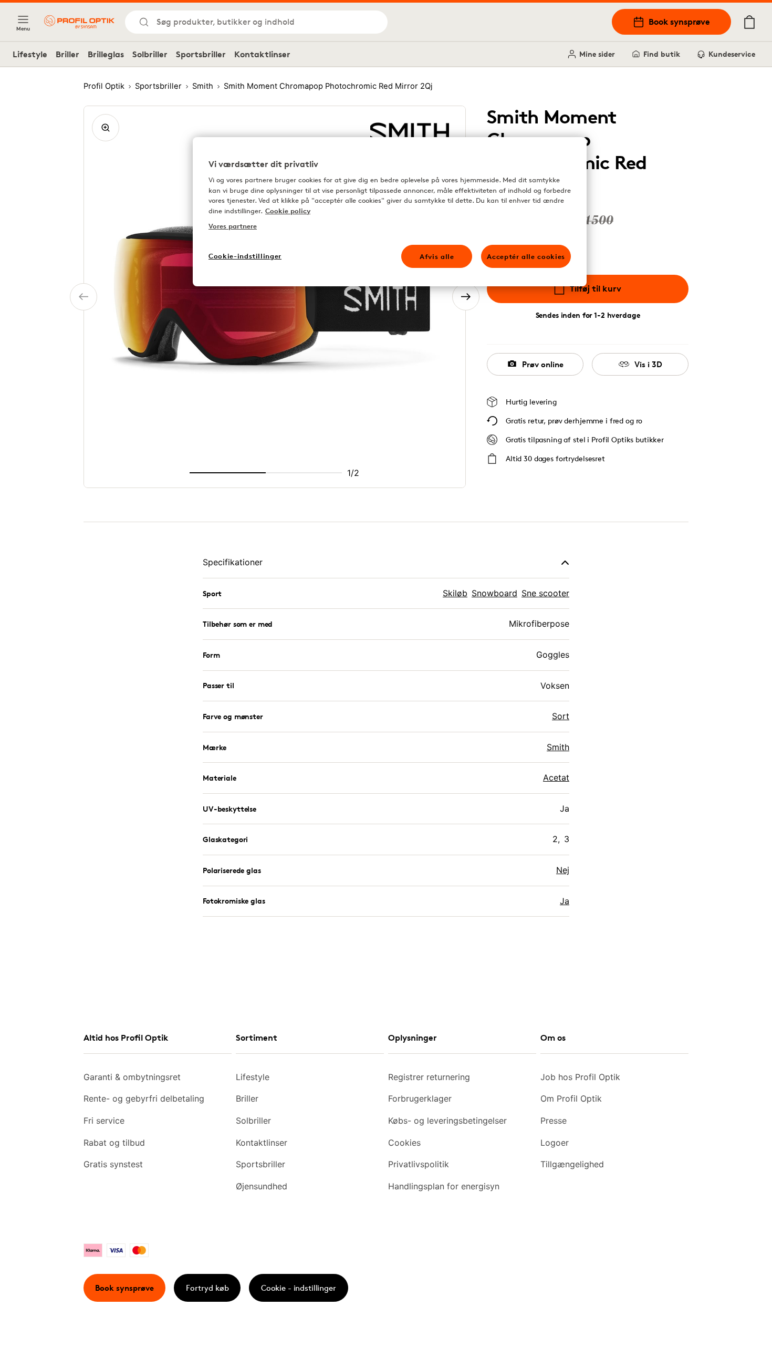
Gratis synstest (113, 1164)
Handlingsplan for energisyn (443, 1186)
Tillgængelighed (572, 1164)
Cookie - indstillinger (298, 1288)
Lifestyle (30, 54)
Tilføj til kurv (595, 288)
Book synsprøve (679, 21)
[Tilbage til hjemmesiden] (79, 22)
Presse (553, 1120)
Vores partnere (232, 226)
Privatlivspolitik (418, 1164)
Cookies (404, 1142)
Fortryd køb (207, 1288)
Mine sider (597, 53)
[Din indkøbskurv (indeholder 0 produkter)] (749, 22)
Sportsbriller (201, 54)
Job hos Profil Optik (580, 1077)
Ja (564, 901)
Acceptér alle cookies (526, 256)
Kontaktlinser (262, 54)
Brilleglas (106, 54)
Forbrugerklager (420, 1098)
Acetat (556, 777)
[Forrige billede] (83, 296)
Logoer (554, 1142)
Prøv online (543, 364)
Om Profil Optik (571, 1098)
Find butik (661, 53)
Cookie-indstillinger (244, 256)
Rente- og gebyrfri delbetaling (144, 1098)
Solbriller (150, 54)
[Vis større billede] (105, 127)
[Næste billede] (465, 296)
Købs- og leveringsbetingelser (447, 1120)
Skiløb (455, 593)
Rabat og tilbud (114, 1142)
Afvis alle (437, 256)
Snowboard (494, 593)
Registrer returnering (429, 1077)
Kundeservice (731, 53)
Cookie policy (287, 210)
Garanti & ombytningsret (132, 1077)
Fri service (104, 1120)
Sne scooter (545, 593)
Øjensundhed (261, 1186)
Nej (562, 870)
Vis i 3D (648, 364)
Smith (558, 747)
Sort (560, 716)
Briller (67, 54)
